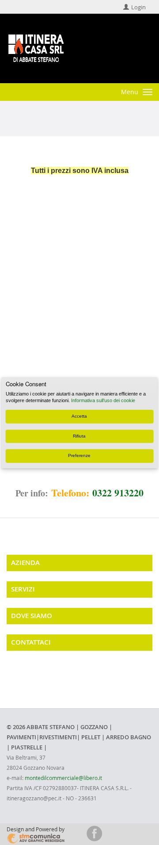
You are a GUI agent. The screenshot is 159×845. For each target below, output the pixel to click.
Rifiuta (79, 436)
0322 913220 (118, 492)
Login (138, 7)
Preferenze (79, 455)
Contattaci (31, 642)
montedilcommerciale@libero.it (63, 777)
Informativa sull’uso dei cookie (103, 400)
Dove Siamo (31, 615)
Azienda (25, 562)
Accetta (79, 416)
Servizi (23, 589)
